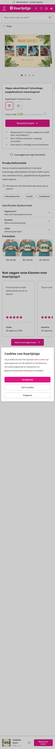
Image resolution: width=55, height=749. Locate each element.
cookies (42, 359)
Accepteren (27, 379)
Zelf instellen (27, 387)
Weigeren (27, 395)
